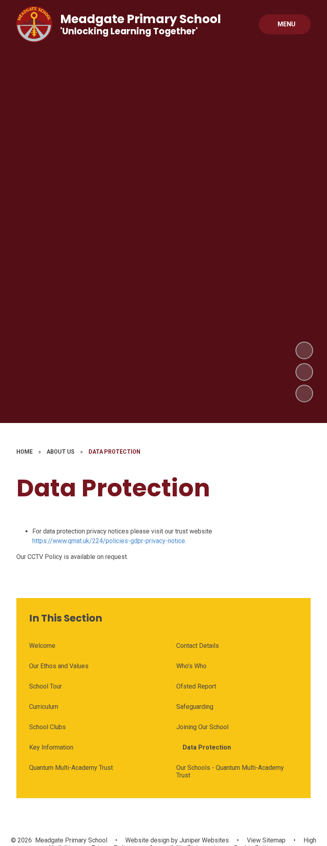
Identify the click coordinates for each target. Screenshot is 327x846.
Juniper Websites (203, 840)
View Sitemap (266, 840)
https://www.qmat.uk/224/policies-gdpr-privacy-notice (108, 541)
